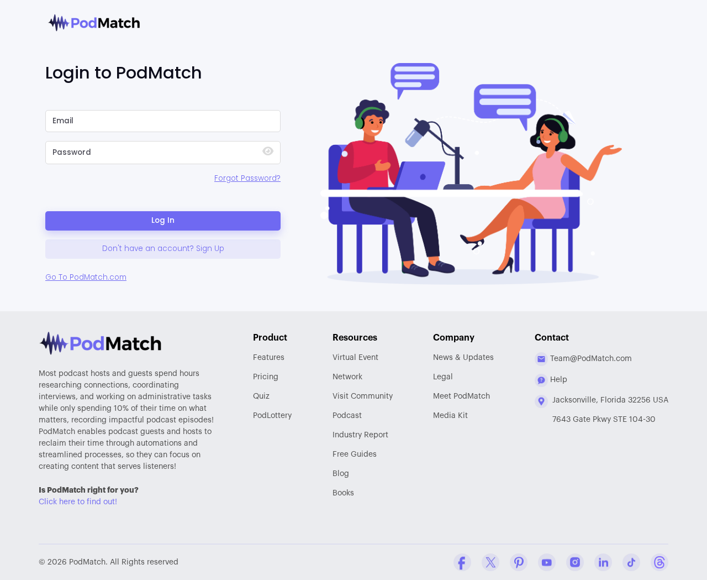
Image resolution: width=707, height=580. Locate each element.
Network (347, 377)
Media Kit (450, 416)
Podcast (347, 416)
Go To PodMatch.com (85, 277)
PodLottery (272, 416)
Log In (163, 220)
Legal (443, 377)
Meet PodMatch (461, 396)
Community (363, 396)
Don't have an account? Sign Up (163, 248)
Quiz (261, 396)
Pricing (265, 377)
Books (343, 493)
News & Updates (463, 358)
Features (268, 358)
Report (360, 435)
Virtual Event (355, 358)
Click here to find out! (78, 502)
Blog (341, 474)
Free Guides (355, 454)
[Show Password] (267, 152)
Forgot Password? (247, 178)
